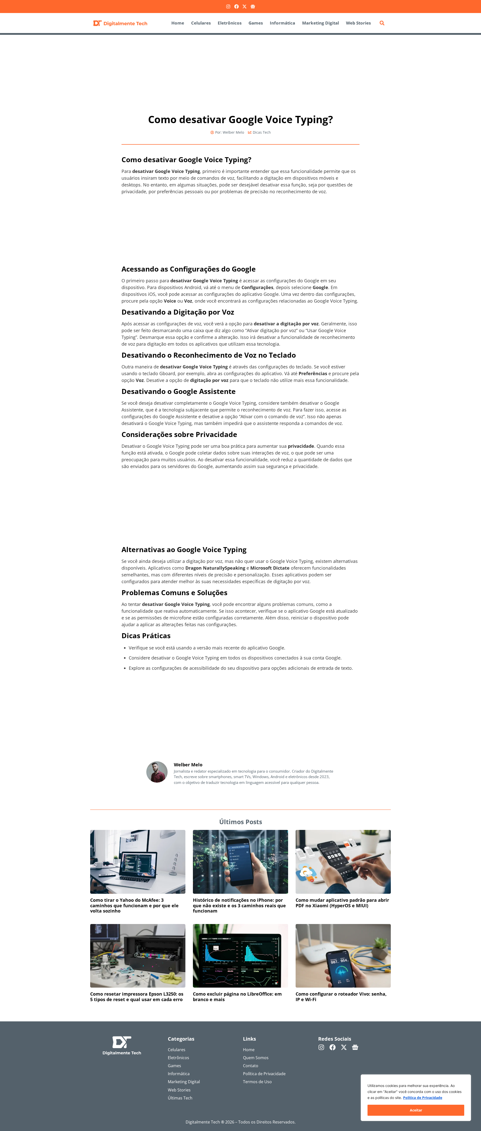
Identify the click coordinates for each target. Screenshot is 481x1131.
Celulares (201, 23)
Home (177, 23)
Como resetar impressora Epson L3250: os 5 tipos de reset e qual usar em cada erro (136, 996)
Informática (282, 23)
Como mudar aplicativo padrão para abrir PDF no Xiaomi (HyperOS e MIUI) (342, 903)
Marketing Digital (320, 23)
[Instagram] (228, 7)
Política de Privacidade (422, 1097)
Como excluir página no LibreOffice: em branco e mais (237, 996)
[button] (382, 23)
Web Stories (358, 23)
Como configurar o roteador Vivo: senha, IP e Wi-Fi (341, 996)
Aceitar (416, 1110)
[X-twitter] (245, 7)
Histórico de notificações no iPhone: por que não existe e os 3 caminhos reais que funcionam (239, 905)
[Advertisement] (240, 72)
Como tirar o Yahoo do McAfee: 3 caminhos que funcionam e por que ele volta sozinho (134, 905)
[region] (416, 1097)
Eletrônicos (230, 23)
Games (256, 23)
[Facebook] (236, 7)
